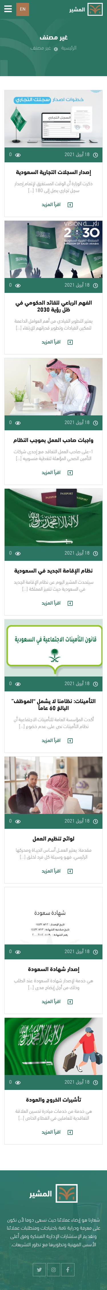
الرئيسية (68, 48)
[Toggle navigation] (8, 9)
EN (22, 9)
